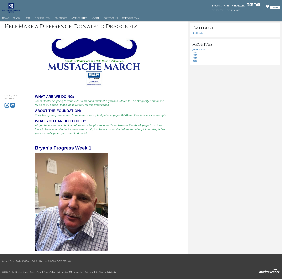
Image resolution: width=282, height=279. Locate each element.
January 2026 (199, 49)
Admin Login (110, 272)
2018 (195, 55)
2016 (195, 60)
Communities (43, 18)
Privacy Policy (49, 272)
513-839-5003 (65, 261)
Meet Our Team (131, 18)
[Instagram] (252, 5)
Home (5, 18)
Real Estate (198, 33)
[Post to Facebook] (7, 107)
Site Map (99, 272)
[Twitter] (258, 5)
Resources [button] (61, 18)
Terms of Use (35, 272)
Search (17, 18)
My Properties (79, 18)
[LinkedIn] (248, 5)
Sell (28, 18)
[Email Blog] (13, 107)
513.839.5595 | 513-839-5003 (226, 10)
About (95, 18)
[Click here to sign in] (267, 7)
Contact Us (111, 18)
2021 (195, 52)
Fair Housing (62, 272)
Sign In (275, 7)
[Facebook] (255, 5)
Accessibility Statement (83, 272)
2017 (195, 58)
